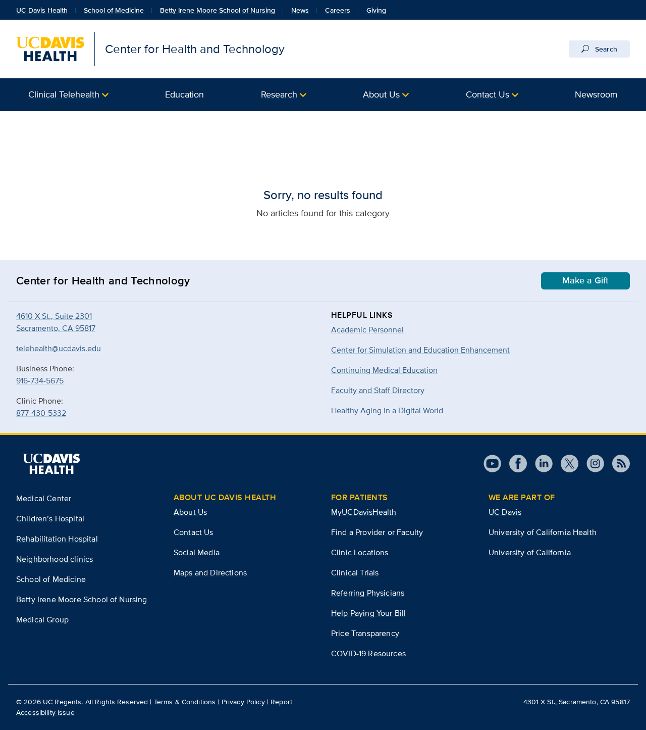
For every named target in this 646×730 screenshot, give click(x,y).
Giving (376, 10)
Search (605, 49)
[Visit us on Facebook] (514, 463)
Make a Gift (585, 280)
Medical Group (42, 619)
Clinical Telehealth (63, 94)
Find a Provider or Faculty (377, 532)
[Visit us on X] (565, 463)
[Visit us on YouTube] (492, 463)
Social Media (197, 552)
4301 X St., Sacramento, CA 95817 (576, 702)
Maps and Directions (210, 572)
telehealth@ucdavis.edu (58, 348)
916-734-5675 (40, 380)
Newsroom (596, 94)
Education (184, 94)
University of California (530, 552)
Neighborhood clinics (54, 559)
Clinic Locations (360, 552)
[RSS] (617, 463)
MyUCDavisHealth (363, 512)
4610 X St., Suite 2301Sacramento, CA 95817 (55, 322)
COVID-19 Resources (368, 653)
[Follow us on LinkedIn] (540, 463)
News (300, 10)
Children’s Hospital (50, 518)
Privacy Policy (243, 702)
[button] (68, 94)
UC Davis (505, 512)
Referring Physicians (367, 593)
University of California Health (543, 532)
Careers (337, 10)
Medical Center (43, 498)
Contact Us (487, 94)
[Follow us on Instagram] (591, 463)
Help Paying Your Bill (368, 613)
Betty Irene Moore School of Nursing (217, 10)
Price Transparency (365, 633)
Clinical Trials (355, 572)
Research (279, 94)
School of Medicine (114, 10)
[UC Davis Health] (51, 463)
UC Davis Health (42, 10)
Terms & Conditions (185, 702)
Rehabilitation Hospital (57, 539)
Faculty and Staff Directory (377, 390)
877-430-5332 (41, 413)
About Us (381, 94)
